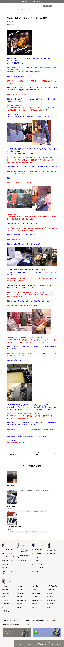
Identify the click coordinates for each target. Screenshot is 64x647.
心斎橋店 (51, 604)
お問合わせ (52, 553)
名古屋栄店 (52, 600)
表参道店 (20, 597)
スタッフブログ (37, 550)
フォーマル (6, 564)
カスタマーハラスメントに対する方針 (34, 621)
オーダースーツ (7, 550)
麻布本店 (35, 586)
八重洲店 (5, 589)
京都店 (20, 604)
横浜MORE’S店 (22, 600)
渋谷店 (50, 593)
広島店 (35, 607)
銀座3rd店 (36, 589)
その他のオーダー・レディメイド (8, 572)
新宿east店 (21, 593)
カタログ (35, 557)
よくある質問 (52, 550)
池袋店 (5, 597)
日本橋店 (35, 597)
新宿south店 (37, 593)
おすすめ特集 (37, 553)
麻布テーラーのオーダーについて (24, 551)
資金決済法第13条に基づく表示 (11, 624)
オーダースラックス (8, 560)
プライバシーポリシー (16, 621)
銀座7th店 (6, 593)
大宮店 (20, 586)
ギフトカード (37, 571)
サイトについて (51, 621)
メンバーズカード (38, 567)
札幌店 (5, 586)
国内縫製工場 (22, 561)
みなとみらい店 (37, 600)
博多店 (50, 607)
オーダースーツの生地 (23, 556)
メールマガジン (37, 564)
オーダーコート (7, 567)
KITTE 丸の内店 (53, 586)
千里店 (5, 607)
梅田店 (35, 604)
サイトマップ (25, 624)
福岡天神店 (6, 611)
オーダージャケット (8, 557)
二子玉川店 (52, 597)
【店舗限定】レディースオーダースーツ (32, 2)
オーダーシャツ (7, 553)
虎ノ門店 (20, 589)
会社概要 (5, 621)
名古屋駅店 (6, 604)
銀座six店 (51, 589)
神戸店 (20, 607)
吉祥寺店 (5, 600)
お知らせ (35, 560)
